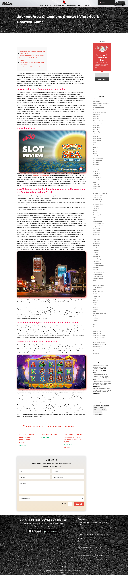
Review (95, 316)
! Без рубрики (97, 99)
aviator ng (96, 169)
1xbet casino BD (97, 123)
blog (94, 182)
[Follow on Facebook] (62, 567)
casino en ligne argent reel (100, 193)
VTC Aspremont (105, 405)
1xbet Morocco (97, 134)
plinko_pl (95, 309)
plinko (95, 302)
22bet (94, 142)
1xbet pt (95, 136)
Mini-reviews (96, 234)
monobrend (96, 248)
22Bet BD (95, 145)
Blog (80, 5)
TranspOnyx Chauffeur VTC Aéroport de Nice (93, 534)
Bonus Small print (24, 53)
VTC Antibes (97, 405)
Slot (94, 324)
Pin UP (95, 294)
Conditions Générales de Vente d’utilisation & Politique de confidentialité (64, 570)
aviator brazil (96, 156)
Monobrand (96, 245)
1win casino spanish (98, 107)
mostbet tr (96, 267)
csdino (95, 210)
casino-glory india (98, 204)
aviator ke (96, 164)
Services (48, 5)
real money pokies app (99, 313)
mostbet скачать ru (98, 272)
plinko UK (95, 307)
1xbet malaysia (97, 132)
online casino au (97, 283)
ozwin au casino (97, 287)
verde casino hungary (99, 335)
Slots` (94, 329)
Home (41, 5)
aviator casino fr (97, 160)
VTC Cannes (102, 407)
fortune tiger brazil (98, 215)
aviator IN (96, 162)
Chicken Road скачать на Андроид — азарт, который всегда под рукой (100, 376)
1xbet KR (95, 129)
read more (21, 448)
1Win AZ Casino (97, 105)
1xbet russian (97, 138)
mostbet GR (96, 256)
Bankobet (95, 175)
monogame (96, 250)
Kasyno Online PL (98, 226)
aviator (95, 153)
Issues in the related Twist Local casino (30, 67)
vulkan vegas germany (99, 342)
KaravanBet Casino (98, 223)
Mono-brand (96, 243)
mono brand (96, 239)
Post (94, 311)
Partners (82, 519)
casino (95, 191)
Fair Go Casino (97, 213)
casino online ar (97, 197)
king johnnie (96, 228)
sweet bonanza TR (98, 333)
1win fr (95, 110)
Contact (86, 5)
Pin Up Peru (96, 296)
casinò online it (97, 199)
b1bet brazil (96, 173)
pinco (94, 298)
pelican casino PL (98, 291)
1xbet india (96, 125)
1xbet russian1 (97, 140)
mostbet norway (97, 263)
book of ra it (96, 186)
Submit (79, 504)
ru (93, 322)
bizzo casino (96, 180)
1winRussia (96, 116)
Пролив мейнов (97, 348)
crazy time (96, 208)
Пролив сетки (97, 351)
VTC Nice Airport (98, 412)
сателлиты (96, 353)
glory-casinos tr (97, 221)
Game (94, 217)
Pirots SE (95, 300)
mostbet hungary (98, 259)
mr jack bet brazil (98, 276)
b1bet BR (95, 171)
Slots (94, 327)
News (94, 280)
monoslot (95, 252)
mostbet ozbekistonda (99, 265)
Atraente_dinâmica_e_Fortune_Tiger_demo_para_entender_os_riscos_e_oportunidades (102, 390)
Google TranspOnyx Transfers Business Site (92, 555)
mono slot (96, 241)
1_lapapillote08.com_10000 (100, 103)
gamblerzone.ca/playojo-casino (40, 175)
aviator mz (96, 167)
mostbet (95, 254)
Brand (94, 188)
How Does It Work (59, 5)
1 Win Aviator (96, 101)
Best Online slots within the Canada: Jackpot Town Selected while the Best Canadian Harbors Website (33, 58)
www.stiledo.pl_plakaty (99, 344)
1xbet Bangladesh (98, 121)
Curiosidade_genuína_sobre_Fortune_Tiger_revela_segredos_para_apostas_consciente (102, 383)
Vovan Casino (97, 340)
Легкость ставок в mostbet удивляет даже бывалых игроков (100, 367)
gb (94, 219)
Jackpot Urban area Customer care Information (33, 51)
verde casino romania (99, 337)
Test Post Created (49, 435)
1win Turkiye (96, 114)
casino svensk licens (98, 202)
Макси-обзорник (97, 346)
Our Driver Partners (98, 285)
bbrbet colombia (97, 177)
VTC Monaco (97, 410)
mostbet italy (96, 261)
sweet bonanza (97, 331)
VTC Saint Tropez (98, 414)
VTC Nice (104, 410)
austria (95, 151)
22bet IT (95, 147)
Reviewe (95, 318)
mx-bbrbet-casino (98, 278)
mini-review (96, 232)
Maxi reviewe (96, 230)
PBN (94, 289)
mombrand (96, 237)
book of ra (96, 184)
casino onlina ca (97, 195)
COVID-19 (96, 206)
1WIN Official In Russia (99, 112)
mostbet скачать (97, 269)
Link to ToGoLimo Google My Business (90, 562)
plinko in (95, 305)
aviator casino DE (98, 158)
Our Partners (71, 5)
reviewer (95, 320)
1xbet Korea (96, 127)
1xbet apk (96, 118)
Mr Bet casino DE (97, 274)
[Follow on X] (65, 567)
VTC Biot (96, 407)
